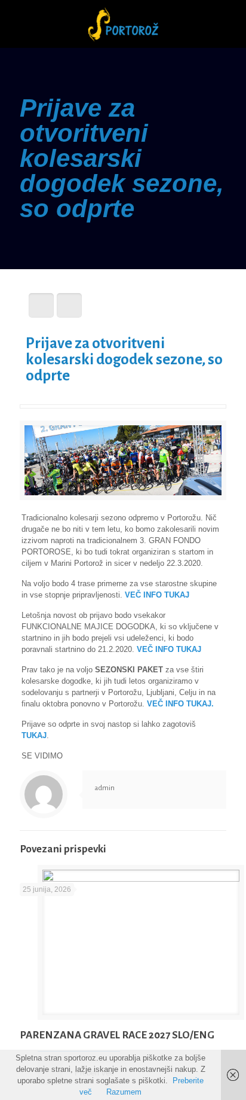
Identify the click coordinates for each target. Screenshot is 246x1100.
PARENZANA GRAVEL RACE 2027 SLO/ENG (117, 1035)
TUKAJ (34, 735)
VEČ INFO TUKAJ (157, 594)
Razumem (124, 1091)
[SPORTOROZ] (123, 24)
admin (104, 788)
